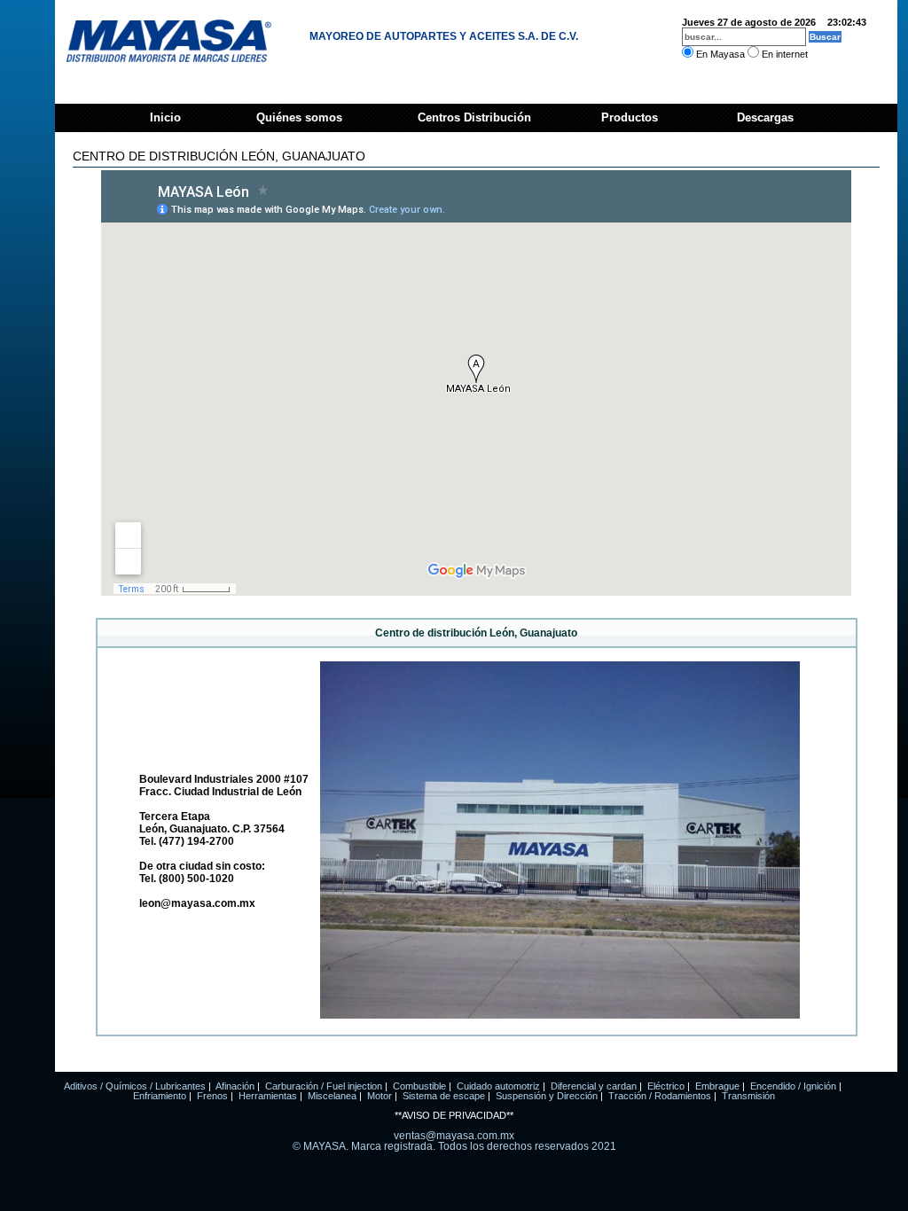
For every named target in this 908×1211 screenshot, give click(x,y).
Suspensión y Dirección (547, 1095)
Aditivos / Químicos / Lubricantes (135, 1086)
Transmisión (748, 1095)
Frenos (212, 1095)
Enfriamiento (159, 1095)
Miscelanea (332, 1095)
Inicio (165, 117)
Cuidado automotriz (498, 1086)
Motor (379, 1095)
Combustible (419, 1086)
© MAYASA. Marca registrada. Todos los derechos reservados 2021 (454, 1146)
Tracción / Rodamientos (659, 1095)
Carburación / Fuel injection (323, 1086)
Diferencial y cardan (594, 1086)
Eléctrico (666, 1086)
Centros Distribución (474, 117)
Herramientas (268, 1095)
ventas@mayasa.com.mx (454, 1135)
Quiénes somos (299, 117)
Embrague (717, 1086)
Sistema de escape (444, 1095)
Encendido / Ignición (793, 1086)
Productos (629, 117)
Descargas (763, 117)
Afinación (234, 1086)
